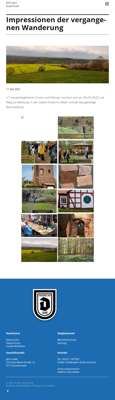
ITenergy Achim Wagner (43, 385)
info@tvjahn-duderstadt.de (80, 362)
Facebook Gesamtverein (8, 391)
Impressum (12, 339)
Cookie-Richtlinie (15, 346)
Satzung (62, 343)
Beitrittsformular (67, 339)
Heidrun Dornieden (69, 372)
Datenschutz (13, 343)
